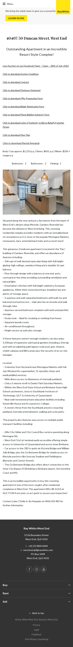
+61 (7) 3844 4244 (38, 545)
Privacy (36, 625)
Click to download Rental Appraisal (21, 143)
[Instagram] (36, 569)
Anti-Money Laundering (36, 639)
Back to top (38, 613)
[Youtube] (44, 569)
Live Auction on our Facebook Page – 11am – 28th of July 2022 (36, 65)
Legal (36, 629)
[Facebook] (29, 569)
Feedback (36, 634)
